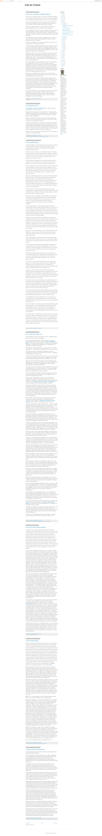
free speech (30, 743)
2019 (62, 50)
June (63, 42)
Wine (29, 99)
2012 (62, 60)
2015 (62, 56)
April (63, 44)
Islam (39, 521)
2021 (62, 20)
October (63, 36)
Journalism (33, 743)
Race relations (48, 521)
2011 (62, 61)
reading (36, 634)
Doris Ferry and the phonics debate (36, 527)
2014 (62, 57)
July (63, 40)
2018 (62, 52)
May (63, 43)
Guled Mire (37, 521)
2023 (62, 17)
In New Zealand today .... (33, 142)
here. (51, 664)
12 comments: (40, 328)
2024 (62, 16)
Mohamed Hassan (43, 521)
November (64, 24)
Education (33, 634)
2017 (62, 53)
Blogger (55, 833)
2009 (62, 64)
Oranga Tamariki (41, 136)
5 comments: (39, 98)
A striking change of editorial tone (35, 749)
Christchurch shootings (31, 521)
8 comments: (40, 742)
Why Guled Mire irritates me (34, 334)
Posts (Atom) (32, 824)
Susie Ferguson (46, 136)
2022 (62, 19)
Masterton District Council (39, 743)
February (63, 47)
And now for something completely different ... (39, 14)
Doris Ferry (30, 634)
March (63, 46)
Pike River (44, 743)
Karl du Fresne (32, 5)
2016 (62, 54)
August (63, 39)
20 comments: (40, 520)
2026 (62, 13)
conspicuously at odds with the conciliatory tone (44, 381)
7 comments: (39, 135)
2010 (62, 63)
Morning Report (36, 136)
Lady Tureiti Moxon (31, 136)
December (64, 23)
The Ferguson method (32, 105)
